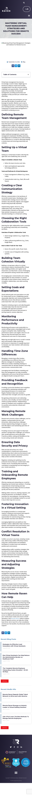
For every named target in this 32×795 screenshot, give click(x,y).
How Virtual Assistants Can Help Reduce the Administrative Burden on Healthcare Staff (16, 657)
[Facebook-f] (14, 747)
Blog (24, 62)
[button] (24, 3)
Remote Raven (15, 618)
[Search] (27, 9)
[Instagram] (17, 747)
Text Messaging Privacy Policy (16, 780)
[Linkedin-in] (21, 747)
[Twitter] (10, 747)
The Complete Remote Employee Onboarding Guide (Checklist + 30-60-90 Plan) (15, 670)
